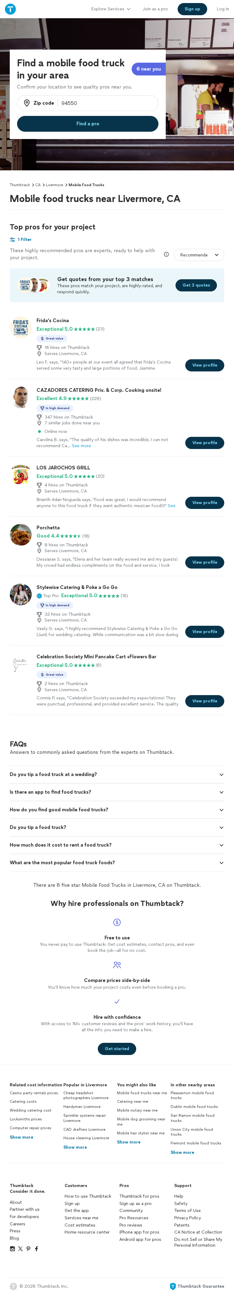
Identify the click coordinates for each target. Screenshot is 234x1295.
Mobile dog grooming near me (141, 1121)
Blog (14, 1238)
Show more (21, 1137)
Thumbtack (20, 185)
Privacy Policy (187, 1217)
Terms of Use (187, 1210)
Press (15, 1231)
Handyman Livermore (82, 1107)
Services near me (81, 1217)
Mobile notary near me (137, 1110)
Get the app (77, 1210)
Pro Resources (133, 1217)
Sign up (72, 1203)
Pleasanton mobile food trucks (192, 1095)
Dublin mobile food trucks (194, 1107)
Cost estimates (80, 1225)
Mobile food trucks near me (142, 1093)
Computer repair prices (30, 1128)
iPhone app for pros (139, 1232)
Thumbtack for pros (139, 1196)
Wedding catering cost (30, 1110)
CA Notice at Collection (198, 1232)
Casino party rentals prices (34, 1093)
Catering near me (132, 1101)
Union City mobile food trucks (192, 1132)
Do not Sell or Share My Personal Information (198, 1242)
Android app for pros (140, 1239)
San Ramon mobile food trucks (192, 1118)
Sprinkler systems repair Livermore (84, 1118)
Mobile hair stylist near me (141, 1133)
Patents (182, 1225)
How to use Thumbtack (88, 1196)
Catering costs (23, 1101)
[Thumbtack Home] (10, 9)
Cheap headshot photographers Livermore (85, 1095)
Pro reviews (130, 1225)
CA (38, 185)
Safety (180, 1203)
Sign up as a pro (135, 1203)
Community (131, 1210)
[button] (48, 595)
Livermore (54, 185)
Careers (17, 1224)
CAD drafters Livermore (84, 1129)
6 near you (148, 69)
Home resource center (87, 1232)
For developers (24, 1216)
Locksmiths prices (26, 1119)
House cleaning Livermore (86, 1138)
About (16, 1202)
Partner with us (25, 1209)
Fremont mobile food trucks (196, 1143)
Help (178, 1196)
